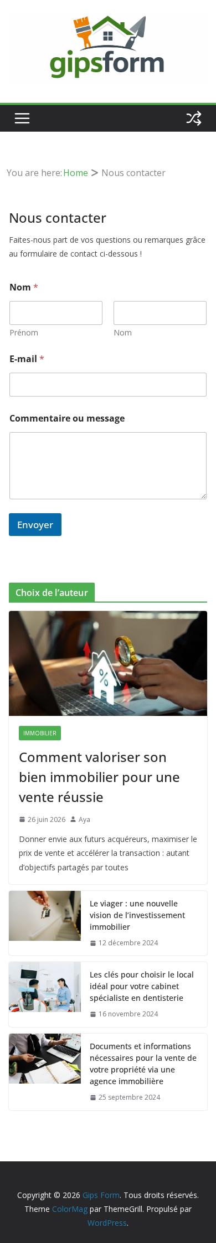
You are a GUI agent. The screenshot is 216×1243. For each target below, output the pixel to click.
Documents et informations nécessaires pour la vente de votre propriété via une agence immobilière (143, 1063)
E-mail (26, 359)
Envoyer (35, 524)
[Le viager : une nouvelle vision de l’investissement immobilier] (45, 923)
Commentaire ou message (67, 418)
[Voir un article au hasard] (194, 118)
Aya (84, 819)
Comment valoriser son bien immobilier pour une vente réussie (99, 777)
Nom (123, 332)
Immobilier (39, 733)
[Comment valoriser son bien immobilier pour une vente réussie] (108, 663)
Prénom (23, 332)
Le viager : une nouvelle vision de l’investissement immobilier (137, 915)
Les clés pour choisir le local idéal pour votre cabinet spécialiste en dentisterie (142, 986)
